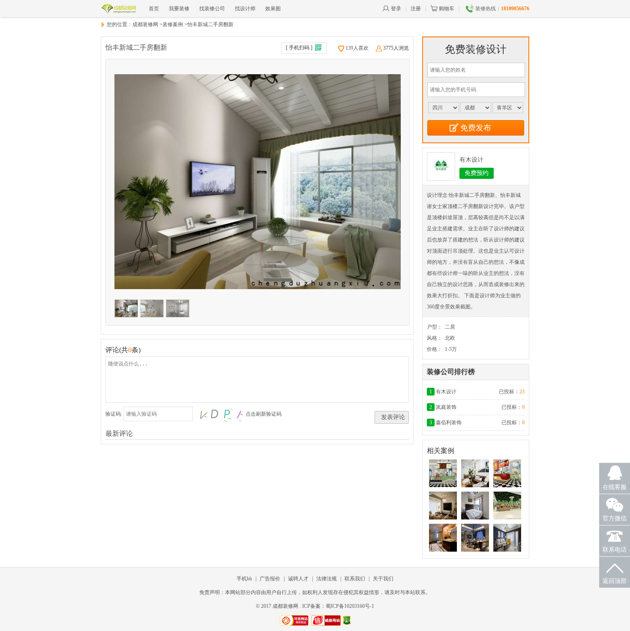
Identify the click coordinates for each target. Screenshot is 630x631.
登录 (396, 9)
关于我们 (383, 579)
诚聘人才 (298, 579)
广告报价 (270, 579)
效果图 (273, 9)
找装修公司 (212, 9)
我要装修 (179, 9)
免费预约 (477, 173)
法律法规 (326, 579)
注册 (416, 9)
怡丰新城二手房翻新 (210, 24)
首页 (154, 9)
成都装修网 (145, 24)
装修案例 (172, 24)
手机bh (244, 579)
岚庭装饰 (446, 407)
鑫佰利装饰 (449, 423)
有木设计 (471, 160)
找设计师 (245, 9)
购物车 (446, 9)
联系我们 (355, 579)
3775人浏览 (396, 48)
